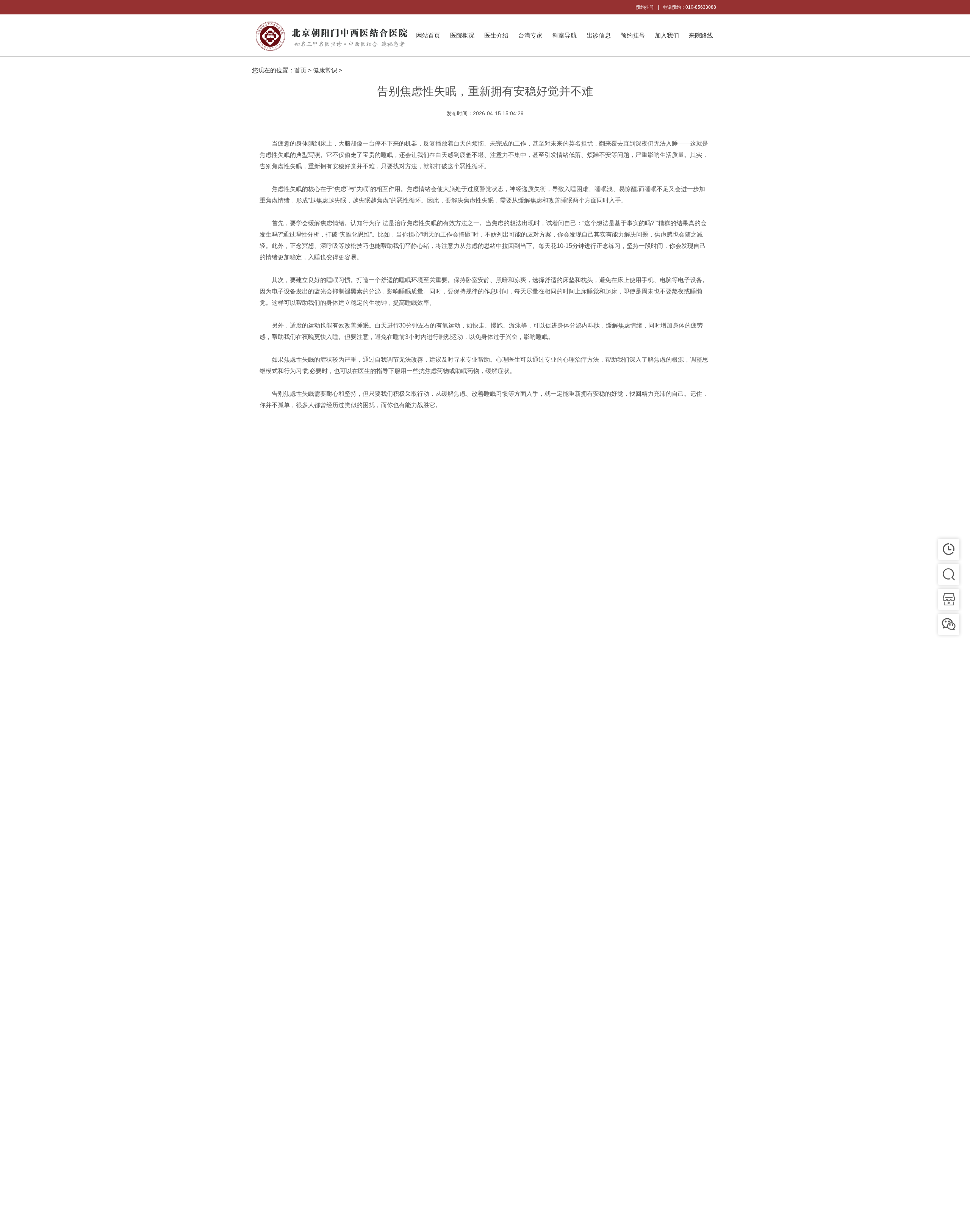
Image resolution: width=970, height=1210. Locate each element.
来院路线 (701, 35)
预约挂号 (645, 7)
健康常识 (325, 70)
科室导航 (564, 35)
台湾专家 (530, 35)
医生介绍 (496, 35)
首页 (300, 70)
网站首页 (428, 35)
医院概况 (462, 35)
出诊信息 (599, 35)
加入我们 (667, 35)
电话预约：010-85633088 (689, 7)
